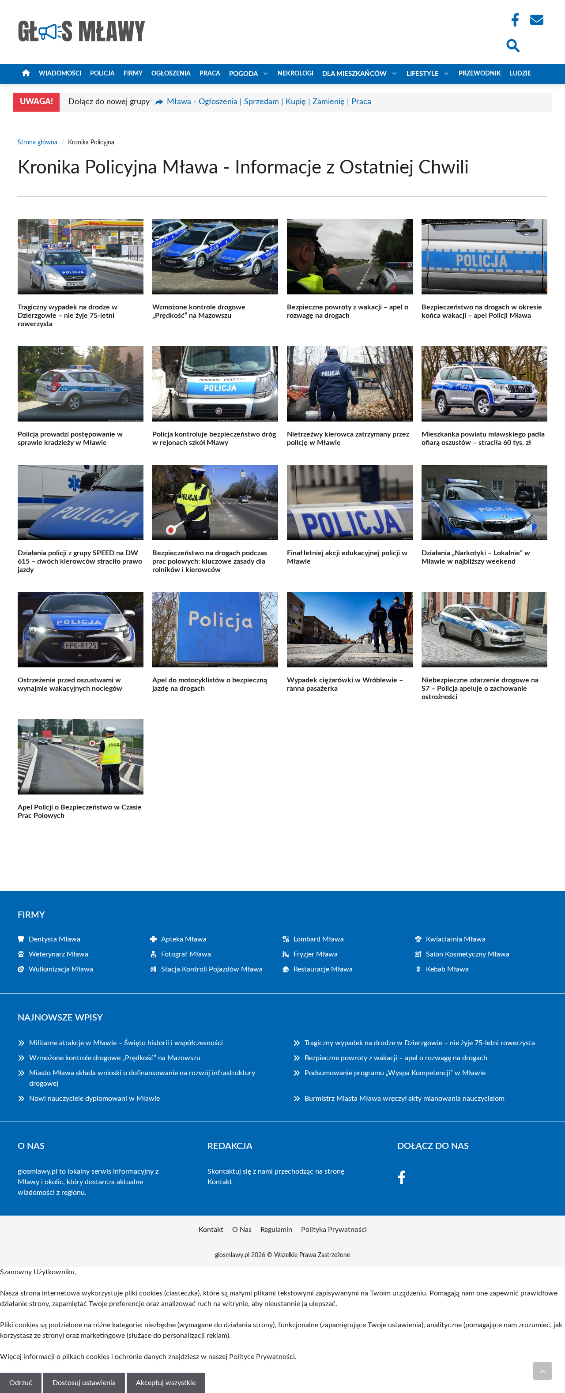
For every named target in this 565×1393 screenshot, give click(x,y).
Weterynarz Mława (58, 954)
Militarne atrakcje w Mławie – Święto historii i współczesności (126, 1043)
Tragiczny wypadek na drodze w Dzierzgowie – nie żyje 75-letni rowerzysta (67, 316)
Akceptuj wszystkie (166, 1382)
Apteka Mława (184, 939)
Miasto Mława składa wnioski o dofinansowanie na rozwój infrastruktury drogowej (142, 1078)
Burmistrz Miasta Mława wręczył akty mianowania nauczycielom (405, 1098)
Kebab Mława (447, 969)
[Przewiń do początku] (542, 1371)
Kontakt (219, 1182)
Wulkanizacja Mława (61, 969)
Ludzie (520, 74)
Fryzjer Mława (316, 954)
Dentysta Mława (54, 939)
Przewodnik (480, 74)
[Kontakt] (536, 20)
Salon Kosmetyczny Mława (467, 954)
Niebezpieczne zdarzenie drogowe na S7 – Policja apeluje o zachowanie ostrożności (480, 688)
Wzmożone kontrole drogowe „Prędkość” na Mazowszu (114, 1058)
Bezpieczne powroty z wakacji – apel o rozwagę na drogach (396, 1058)
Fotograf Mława (186, 954)
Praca (210, 74)
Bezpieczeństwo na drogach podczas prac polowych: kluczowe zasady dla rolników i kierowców (209, 561)
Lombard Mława (319, 939)
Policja (102, 74)
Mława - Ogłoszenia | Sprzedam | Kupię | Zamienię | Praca (269, 102)
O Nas (242, 1229)
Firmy (133, 74)
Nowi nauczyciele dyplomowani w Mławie (94, 1098)
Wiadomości (60, 74)
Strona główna (37, 142)
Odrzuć (20, 1382)
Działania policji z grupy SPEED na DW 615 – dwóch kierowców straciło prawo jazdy (80, 561)
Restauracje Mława (323, 969)
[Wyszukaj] (512, 45)
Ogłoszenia (171, 74)
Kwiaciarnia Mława (456, 939)
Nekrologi (295, 74)
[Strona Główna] (26, 74)
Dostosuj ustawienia (84, 1382)
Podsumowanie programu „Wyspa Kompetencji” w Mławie (395, 1073)
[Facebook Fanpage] (512, 20)
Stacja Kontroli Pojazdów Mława (212, 969)
